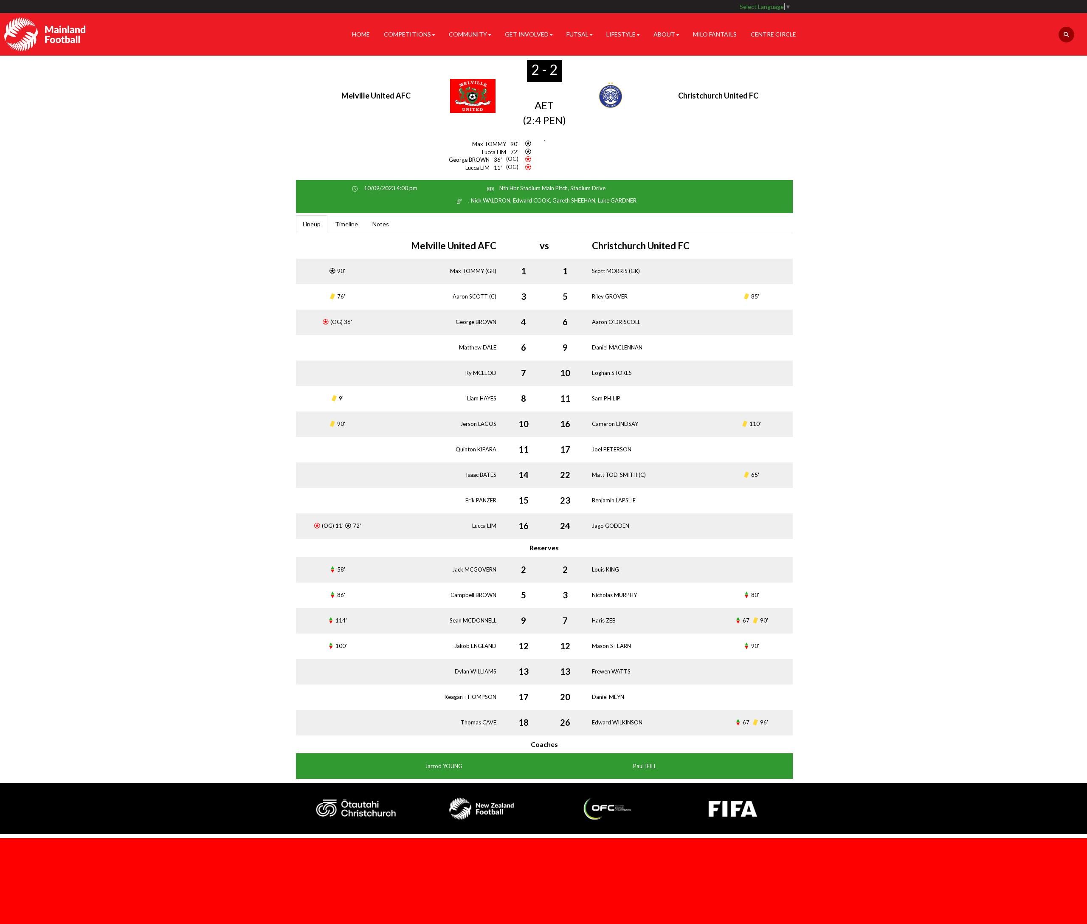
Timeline (346, 224)
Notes (380, 224)
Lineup (312, 224)
